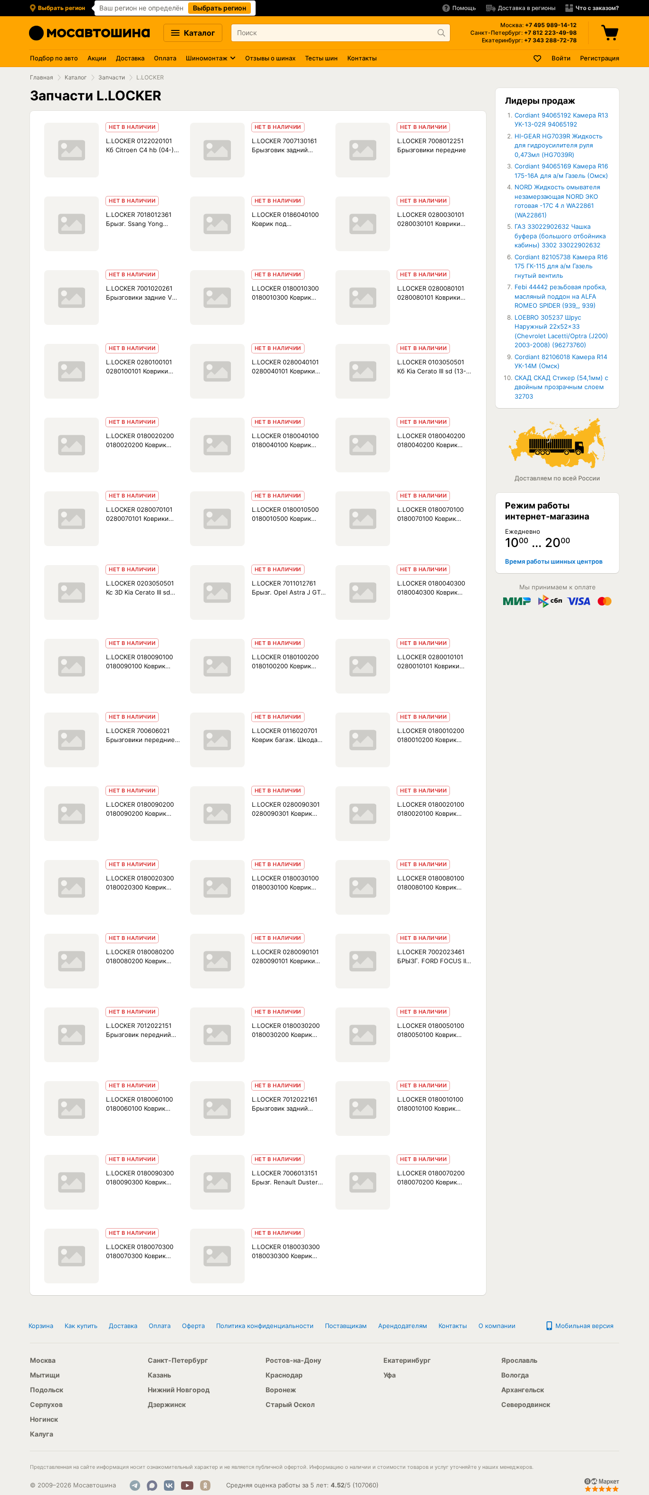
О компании (496, 1325)
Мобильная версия (583, 1325)
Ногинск (44, 1419)
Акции (96, 58)
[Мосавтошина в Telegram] (135, 1485)
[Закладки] (538, 58)
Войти (561, 58)
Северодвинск (525, 1404)
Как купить (81, 1325)
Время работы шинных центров (553, 561)
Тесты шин (321, 58)
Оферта (193, 1325)
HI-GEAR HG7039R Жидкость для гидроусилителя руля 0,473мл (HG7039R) (558, 145)
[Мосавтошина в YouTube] (187, 1485)
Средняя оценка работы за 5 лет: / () (302, 1485)
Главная (41, 77)
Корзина (41, 1325)
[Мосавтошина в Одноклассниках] (205, 1485)
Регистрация (599, 58)
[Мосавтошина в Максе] (152, 1485)
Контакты (362, 58)
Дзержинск (167, 1404)
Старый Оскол (290, 1404)
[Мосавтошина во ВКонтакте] (169, 1485)
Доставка (130, 58)
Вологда (515, 1375)
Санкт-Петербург (178, 1360)
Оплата (165, 58)
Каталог (198, 33)
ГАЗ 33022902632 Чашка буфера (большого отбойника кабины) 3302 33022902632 (560, 236)
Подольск (46, 1390)
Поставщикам (346, 1325)
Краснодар (284, 1375)
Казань (159, 1375)
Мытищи (45, 1375)
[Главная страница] (89, 33)
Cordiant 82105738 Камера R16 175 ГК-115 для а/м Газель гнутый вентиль (561, 266)
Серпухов (46, 1404)
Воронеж (281, 1390)
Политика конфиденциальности (265, 1325)
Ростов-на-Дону (293, 1360)
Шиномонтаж (207, 58)
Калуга (41, 1434)
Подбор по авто (54, 58)
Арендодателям (402, 1325)
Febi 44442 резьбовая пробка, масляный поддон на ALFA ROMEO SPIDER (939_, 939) (561, 296)
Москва (43, 1360)
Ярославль (519, 1360)
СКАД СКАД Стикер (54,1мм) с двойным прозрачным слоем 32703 (561, 387)
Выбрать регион (219, 8)
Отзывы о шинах (270, 58)
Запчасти (111, 77)
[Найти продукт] (441, 32)
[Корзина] (611, 33)
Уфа (389, 1375)
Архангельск (522, 1390)
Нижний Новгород (179, 1390)
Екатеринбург (407, 1360)
